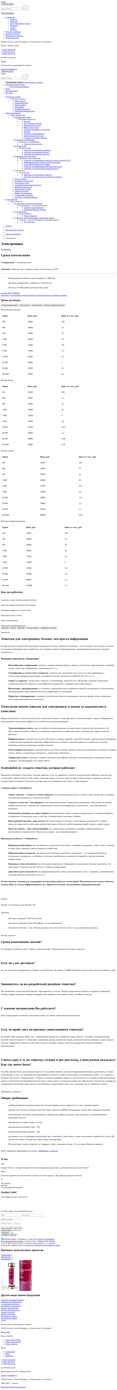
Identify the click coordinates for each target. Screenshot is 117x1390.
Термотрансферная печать (25, 111)
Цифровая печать (21, 103)
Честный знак (29, 222)
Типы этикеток (11, 199)
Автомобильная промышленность (28, 185)
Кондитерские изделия (32, 123)
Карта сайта (5, 1332)
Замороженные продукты (34, 136)
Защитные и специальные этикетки (38, 175)
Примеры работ (11, 91)
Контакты (9, 93)
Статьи (13, 28)
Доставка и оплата (12, 34)
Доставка (21, 628)
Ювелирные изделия (23, 189)
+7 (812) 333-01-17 (8, 52)
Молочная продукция (32, 125)
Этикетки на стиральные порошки (37, 150)
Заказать (16, 293)
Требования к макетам (14, 36)
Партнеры (14, 26)
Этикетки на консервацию (34, 134)
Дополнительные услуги (15, 85)
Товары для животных (23, 193)
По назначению (21, 212)
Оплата (13, 628)
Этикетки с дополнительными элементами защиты (35, 218)
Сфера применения (12, 113)
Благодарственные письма (20, 24)
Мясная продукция (31, 128)
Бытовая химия (21, 146)
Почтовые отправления (24, 181)
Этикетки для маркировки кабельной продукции (43, 167)
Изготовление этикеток (34, 82)
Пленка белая (25, 305)
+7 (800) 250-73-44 (8, 54)
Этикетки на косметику (33, 144)
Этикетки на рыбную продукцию (37, 130)
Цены (7, 89)
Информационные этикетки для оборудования (42, 162)
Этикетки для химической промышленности (41, 169)
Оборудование (20, 101)
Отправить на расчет (9, 1235)
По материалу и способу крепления (28, 204)
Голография (19, 107)
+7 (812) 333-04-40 (8, 50)
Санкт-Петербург (7, 4)
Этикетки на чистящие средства (36, 152)
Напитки (27, 121)
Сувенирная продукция (24, 195)
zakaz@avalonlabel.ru (9, 69)
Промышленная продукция (25, 156)
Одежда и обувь (21, 179)
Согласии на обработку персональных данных (42, 1245)
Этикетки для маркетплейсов (26, 197)
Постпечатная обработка (19, 87)
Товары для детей (21, 191)
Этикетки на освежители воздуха (37, 154)
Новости (13, 30)
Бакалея (27, 132)
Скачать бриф (6, 293)
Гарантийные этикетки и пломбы (37, 164)
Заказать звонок (7, 71)
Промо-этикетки (30, 216)
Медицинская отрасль (23, 187)
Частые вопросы (32, 628)
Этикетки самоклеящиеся (34, 208)
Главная (8, 226)
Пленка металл (37, 305)
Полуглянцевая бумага (10, 305)
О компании (10, 17)
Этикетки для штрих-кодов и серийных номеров (43, 177)
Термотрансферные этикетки (35, 210)
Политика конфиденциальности (13, 1387)
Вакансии (14, 21)
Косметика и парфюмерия (25, 140)
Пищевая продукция (23, 117)
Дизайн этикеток (12, 38)
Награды (13, 19)
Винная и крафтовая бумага (54, 305)
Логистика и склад (22, 183)
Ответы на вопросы (13, 32)
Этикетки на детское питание (35, 138)
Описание (5, 628)
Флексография (20, 105)
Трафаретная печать (22, 109)
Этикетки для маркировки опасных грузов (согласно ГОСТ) (47, 160)
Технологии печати (13, 97)
